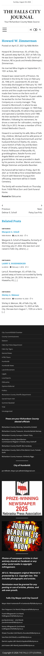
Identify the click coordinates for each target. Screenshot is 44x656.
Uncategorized (7, 411)
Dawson (5, 341)
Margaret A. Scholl (10, 232)
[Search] (40, 29)
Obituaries (16, 196)
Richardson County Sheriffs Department (16, 394)
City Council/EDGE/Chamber (12, 332)
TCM (3, 407)
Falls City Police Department (12, 345)
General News (7, 353)
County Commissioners (10, 336)
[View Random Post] (30, 29)
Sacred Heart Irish (8, 399)
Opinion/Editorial (8, 386)
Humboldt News (8, 365)
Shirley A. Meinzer (10, 295)
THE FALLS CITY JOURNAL (22, 14)
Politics (4, 390)
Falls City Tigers (7, 349)
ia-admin (5, 267)
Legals (4, 374)
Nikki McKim (32, 45)
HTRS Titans (6, 357)
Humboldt (5, 361)
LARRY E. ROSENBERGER (14, 263)
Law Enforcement (8, 370)
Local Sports (6, 378)
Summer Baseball (8, 403)
